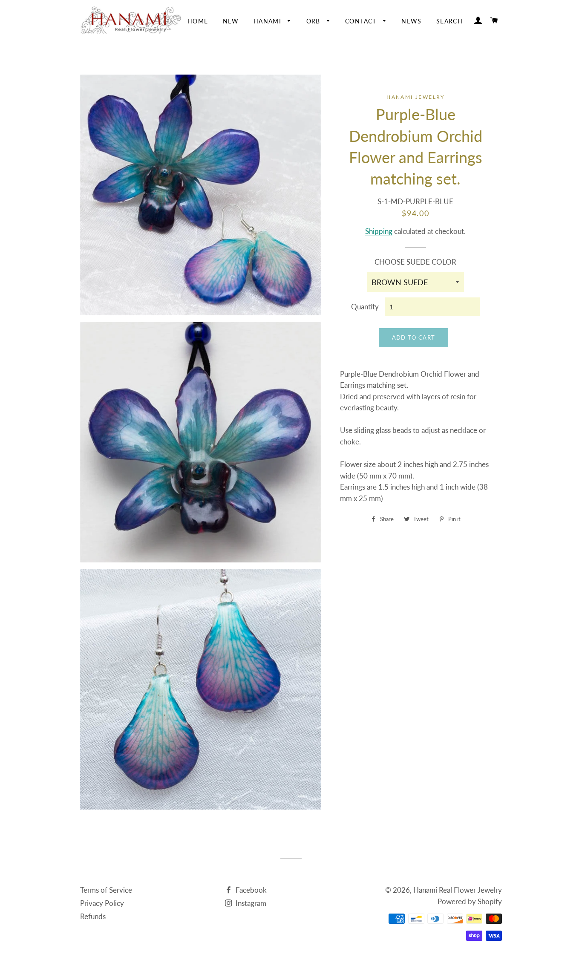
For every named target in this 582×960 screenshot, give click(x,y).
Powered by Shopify (470, 901)
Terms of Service (106, 889)
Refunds (93, 916)
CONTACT (362, 21)
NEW (231, 21)
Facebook (250, 889)
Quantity (365, 306)
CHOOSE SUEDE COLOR (415, 261)
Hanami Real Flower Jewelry (457, 889)
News (411, 21)
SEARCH (449, 21)
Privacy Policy (102, 903)
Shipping (378, 231)
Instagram (250, 903)
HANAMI (269, 21)
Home (197, 21)
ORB (314, 21)
